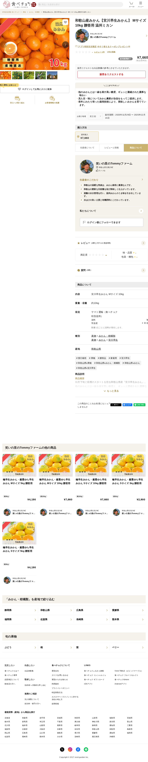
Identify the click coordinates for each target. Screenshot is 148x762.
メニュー (141, 6)
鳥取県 (112, 729)
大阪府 (42, 729)
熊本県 (42, 737)
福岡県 (129, 733)
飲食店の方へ (10, 684)
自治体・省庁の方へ (33, 704)
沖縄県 (112, 737)
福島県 (112, 718)
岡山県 (7, 733)
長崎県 (24, 737)
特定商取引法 (57, 693)
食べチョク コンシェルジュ (95, 675)
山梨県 (42, 725)
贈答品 (103, 358)
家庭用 (114, 358)
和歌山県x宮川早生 (87, 368)
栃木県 (7, 722)
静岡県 (94, 725)
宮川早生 (113, 340)
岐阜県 (77, 725)
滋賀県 (7, 729)
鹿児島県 (95, 737)
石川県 (7, 725)
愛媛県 (94, 733)
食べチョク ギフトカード (94, 680)
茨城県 (129, 718)
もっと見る (113, 391)
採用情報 (55, 704)
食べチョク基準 (11, 675)
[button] (111, 250)
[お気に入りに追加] (65, 22)
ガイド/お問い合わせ (60, 675)
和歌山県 (96, 349)
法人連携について (32, 699)
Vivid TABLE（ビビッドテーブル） (129, 671)
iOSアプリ (88, 684)
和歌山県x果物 (84, 363)
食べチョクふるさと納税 (94, 671)
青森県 (24, 718)
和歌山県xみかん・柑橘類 (108, 363)
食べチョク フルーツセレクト (126, 675)
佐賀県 (7, 737)
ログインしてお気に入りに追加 (37, 89)
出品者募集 (29, 671)
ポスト (116, 405)
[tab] (111, 148)
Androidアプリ (121, 684)
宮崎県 (77, 737)
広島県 (24, 733)
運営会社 (55, 671)
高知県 (112, 733)
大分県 (59, 737)
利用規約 (55, 684)
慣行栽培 (82, 358)
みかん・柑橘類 (107, 336)
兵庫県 (59, 729)
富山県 (129, 722)
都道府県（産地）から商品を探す (20, 712)
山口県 (42, 733)
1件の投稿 (111, 52)
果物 (93, 336)
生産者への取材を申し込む (35, 685)
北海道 (7, 718)
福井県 (24, 725)
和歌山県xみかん (132, 363)
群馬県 (24, 722)
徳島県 (59, 733)
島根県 (129, 729)
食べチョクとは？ (12, 671)
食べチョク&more (122, 680)
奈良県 (77, 729)
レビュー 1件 (99, 52)
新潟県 (112, 722)
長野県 (59, 725)
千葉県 (59, 722)
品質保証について (12, 680)
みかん (102, 340)
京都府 (24, 729)
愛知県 (112, 725)
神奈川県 (95, 722)
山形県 (94, 718)
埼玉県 (42, 722)
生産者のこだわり (89, 180)
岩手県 (42, 718)
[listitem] (20, 610)
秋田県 (77, 718)
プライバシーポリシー (61, 688)
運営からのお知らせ (60, 680)
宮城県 (59, 718)
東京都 (77, 722)
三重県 (129, 725)
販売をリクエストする (112, 74)
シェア (128, 405)
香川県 (77, 733)
